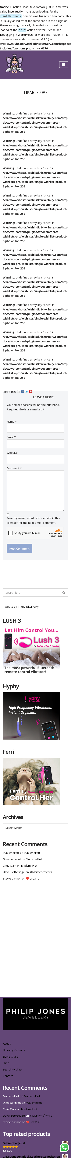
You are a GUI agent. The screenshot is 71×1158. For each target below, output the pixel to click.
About (7, 1043)
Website (12, 452)
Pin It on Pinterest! (30, 391)
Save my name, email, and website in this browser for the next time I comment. (33, 520)
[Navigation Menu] (63, 64)
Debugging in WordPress (16, 34)
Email (18, 391)
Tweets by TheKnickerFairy (21, 606)
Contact (8, 1076)
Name (12, 421)
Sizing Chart (10, 1056)
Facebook (22, 391)
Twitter (26, 391)
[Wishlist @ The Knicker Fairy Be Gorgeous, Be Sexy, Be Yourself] (14, 64)
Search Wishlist (12, 1069)
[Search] (64, 592)
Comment (14, 468)
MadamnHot (32, 852)
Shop (6, 1063)
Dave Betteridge (14, 872)
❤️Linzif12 (33, 878)
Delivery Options (14, 1050)
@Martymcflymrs (41, 872)
